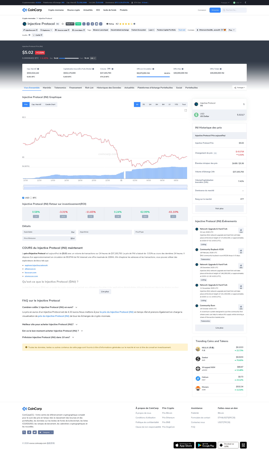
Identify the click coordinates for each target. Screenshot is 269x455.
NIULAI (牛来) (208, 347)
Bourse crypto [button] (73, 10)
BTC (34, 198)
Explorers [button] (46, 30)
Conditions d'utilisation (146, 417)
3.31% (41, 52)
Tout (184, 104)
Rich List (89, 87)
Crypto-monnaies (28, 18)
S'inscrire (215, 10)
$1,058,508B (82, 2)
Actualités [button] (88, 10)
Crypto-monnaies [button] (56, 10)
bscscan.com (30, 272)
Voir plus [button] (219, 208)
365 (62, 2)
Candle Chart (50, 104)
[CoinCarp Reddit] (35, 432)
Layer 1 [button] (151, 30)
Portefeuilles (191, 87)
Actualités (129, 87)
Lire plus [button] (105, 291)
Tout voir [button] (181, 30)
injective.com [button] (30, 30)
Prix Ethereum (168, 417)
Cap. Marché (36, 104)
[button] (225, 2)
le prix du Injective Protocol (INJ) (117, 312)
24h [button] (92, 58)
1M (150, 104)
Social (179, 87)
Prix (25, 104)
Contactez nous (198, 422)
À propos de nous (143, 413)
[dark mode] (245, 2)
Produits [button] (123, 10)
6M (163, 104)
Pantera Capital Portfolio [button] (166, 30)
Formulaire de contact (200, 417)
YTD (176, 104)
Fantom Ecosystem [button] (139, 30)
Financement (75, 87)
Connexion (202, 10)
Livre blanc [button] (78, 30)
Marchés (47, 87)
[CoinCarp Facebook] (29, 432)
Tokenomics (60, 87)
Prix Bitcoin (167, 413)
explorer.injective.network (36, 265)
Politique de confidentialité (147, 422)
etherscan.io (30, 269)
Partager (240, 87)
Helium (205, 377)
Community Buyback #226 (211, 249)
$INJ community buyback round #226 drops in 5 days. (220, 255)
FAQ (193, 427)
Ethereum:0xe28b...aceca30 (209, 30)
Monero (205, 387)
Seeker (205, 357)
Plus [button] (230, 30)
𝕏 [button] (84, 24)
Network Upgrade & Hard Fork (213, 229)
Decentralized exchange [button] (120, 30)
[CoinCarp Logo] (32, 10)
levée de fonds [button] (109, 10)
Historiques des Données (109, 87)
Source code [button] (62, 30)
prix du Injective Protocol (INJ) (53, 316)
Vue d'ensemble (32, 87)
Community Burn (207, 305)
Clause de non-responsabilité (148, 427)
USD (27, 198)
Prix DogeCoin (168, 427)
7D (143, 104)
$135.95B (99, 2)
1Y (170, 104)
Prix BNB (166, 422)
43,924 (38, 2)
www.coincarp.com (37, 443)
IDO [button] (98, 10)
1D (137, 104)
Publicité (195, 413)
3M (157, 104)
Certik (38, 35)
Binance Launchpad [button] (100, 30)
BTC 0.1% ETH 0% (122, 2)
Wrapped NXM (208, 367)
